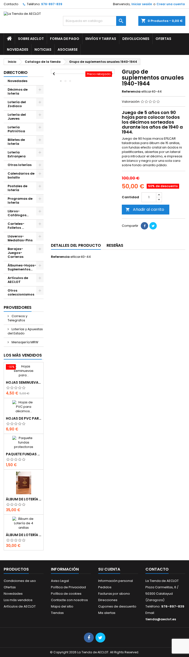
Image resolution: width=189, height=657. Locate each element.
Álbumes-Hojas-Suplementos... (22, 267)
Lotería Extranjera (17, 154)
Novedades (17, 49)
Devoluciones (135, 38)
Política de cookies (66, 593)
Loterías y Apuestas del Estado (25, 331)
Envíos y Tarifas (100, 38)
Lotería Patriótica (16, 129)
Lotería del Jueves (17, 116)
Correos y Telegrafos (17, 318)
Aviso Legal (60, 580)
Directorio (16, 72)
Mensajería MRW (24, 342)
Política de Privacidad (68, 587)
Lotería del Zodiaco (17, 104)
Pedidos (104, 587)
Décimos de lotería (18, 91)
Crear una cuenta (171, 4)
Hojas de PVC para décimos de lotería (23, 418)
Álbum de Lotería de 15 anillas (23, 499)
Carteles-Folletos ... (16, 225)
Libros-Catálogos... (18, 213)
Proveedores (18, 307)
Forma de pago (64, 38)
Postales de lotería (17, 188)
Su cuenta (109, 569)
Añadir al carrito (145, 209)
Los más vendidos (23, 355)
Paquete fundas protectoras (23, 454)
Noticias (42, 49)
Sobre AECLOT (31, 38)
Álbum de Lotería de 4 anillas (23, 535)
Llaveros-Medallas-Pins (20, 238)
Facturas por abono (114, 593)
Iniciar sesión (141, 4)
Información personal (115, 580)
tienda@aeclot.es (160, 619)
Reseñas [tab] (115, 245)
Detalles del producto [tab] (76, 245)
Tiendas (57, 612)
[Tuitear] (153, 226)
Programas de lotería (20, 200)
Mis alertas (106, 612)
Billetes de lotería (16, 141)
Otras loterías (20, 165)
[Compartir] (144, 226)
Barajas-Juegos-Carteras (15, 252)
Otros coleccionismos (21, 292)
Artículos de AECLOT (18, 280)
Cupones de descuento (117, 606)
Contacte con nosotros (69, 600)
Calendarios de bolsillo (21, 175)
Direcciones (107, 600)
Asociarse (68, 49)
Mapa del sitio (62, 606)
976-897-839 (51, 4)
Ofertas (163, 38)
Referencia (131, 91)
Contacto (11, 4)
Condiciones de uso (20, 580)
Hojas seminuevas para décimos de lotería (23, 382)
